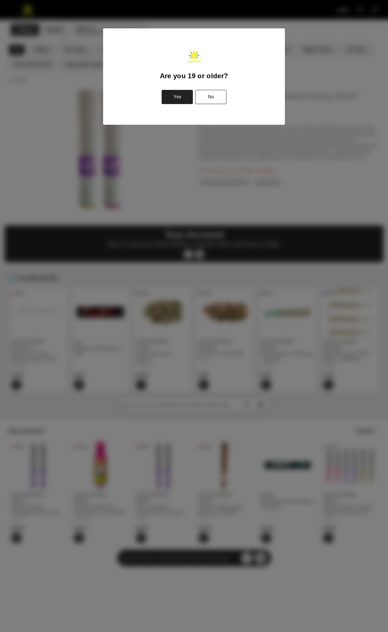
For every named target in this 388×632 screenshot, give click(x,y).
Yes (177, 96)
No (211, 96)
